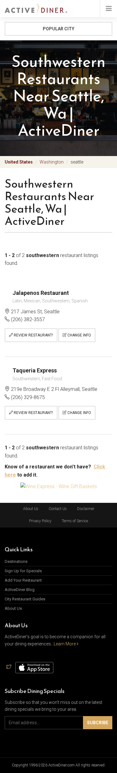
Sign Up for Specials (23, 570)
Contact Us (58, 509)
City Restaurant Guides (25, 599)
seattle (77, 161)
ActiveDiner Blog (20, 589)
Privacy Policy (40, 521)
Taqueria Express (34, 370)
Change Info (78, 335)
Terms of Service (75, 521)
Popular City (58, 28)
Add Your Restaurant (23, 580)
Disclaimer (85, 509)
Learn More (65, 643)
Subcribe (97, 722)
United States (19, 161)
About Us (30, 509)
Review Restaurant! (33, 335)
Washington (52, 161)
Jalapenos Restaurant (40, 293)
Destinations (16, 561)
